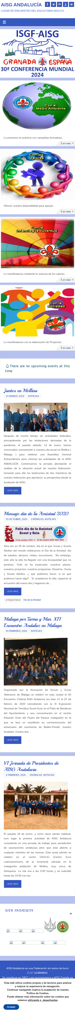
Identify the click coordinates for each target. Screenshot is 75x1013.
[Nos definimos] (65, 4)
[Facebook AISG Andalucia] (47, 4)
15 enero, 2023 (15, 396)
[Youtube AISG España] (71, 4)
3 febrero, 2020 (16, 775)
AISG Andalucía (21, 4)
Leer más (12, 490)
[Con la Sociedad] (37, 311)
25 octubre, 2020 (16, 519)
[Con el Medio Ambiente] (37, 106)
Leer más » (67, 143)
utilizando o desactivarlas (43, 1000)
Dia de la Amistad (32, 600)
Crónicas (37, 519)
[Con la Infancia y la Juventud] (37, 243)
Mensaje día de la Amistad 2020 (36, 514)
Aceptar (11, 1007)
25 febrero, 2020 (16, 631)
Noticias (33, 396)
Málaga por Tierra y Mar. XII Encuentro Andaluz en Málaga (33, 622)
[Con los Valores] (37, 175)
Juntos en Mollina (20, 390)
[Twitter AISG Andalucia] (53, 4)
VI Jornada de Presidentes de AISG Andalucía (31, 766)
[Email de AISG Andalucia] (59, 4)
